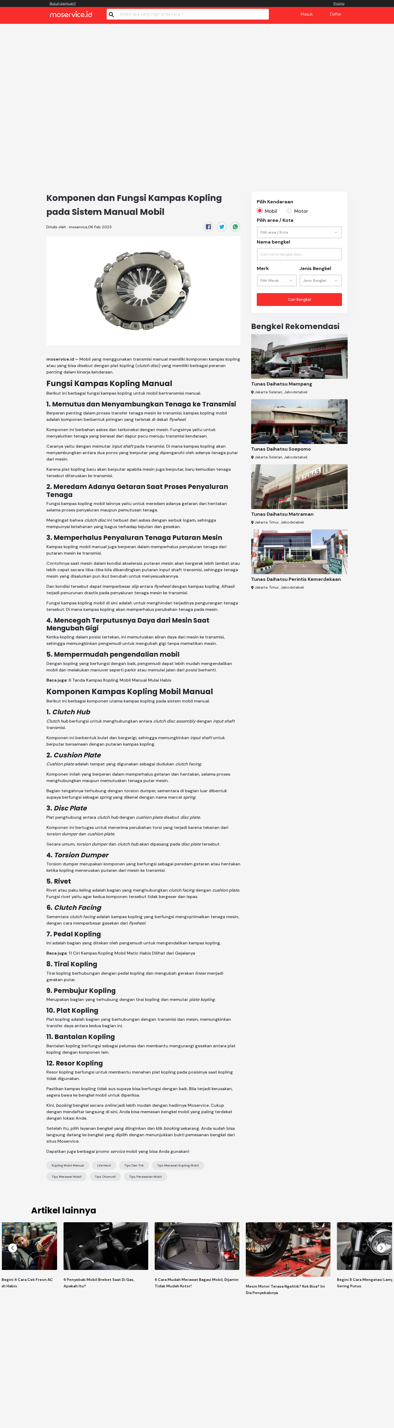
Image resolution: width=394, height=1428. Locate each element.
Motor (301, 211)
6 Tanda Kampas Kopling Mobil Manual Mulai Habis (120, 680)
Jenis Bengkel (315, 268)
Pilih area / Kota (275, 220)
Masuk (306, 14)
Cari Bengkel (299, 299)
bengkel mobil (93, 1095)
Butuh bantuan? (63, 3)
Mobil (271, 211)
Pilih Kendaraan (275, 202)
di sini (111, 1112)
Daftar (335, 14)
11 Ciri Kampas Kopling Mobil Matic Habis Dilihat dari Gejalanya (132, 953)
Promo (338, 3)
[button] (13, 1248)
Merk (263, 268)
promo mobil (116, 1151)
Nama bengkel (273, 242)
